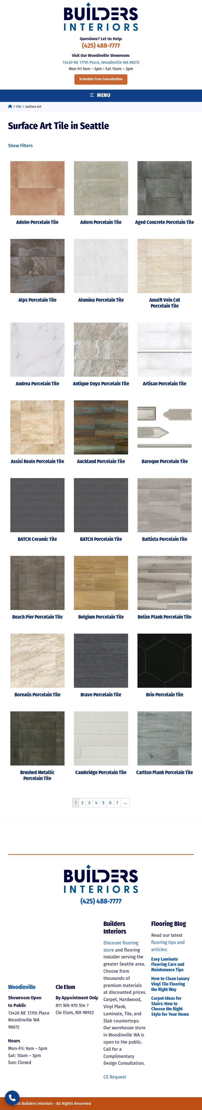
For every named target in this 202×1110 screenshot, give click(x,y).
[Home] (10, 107)
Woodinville (21, 987)
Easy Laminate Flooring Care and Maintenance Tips (167, 964)
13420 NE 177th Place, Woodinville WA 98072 (101, 62)
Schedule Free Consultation (100, 79)
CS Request (114, 1077)
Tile (18, 107)
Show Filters (20, 145)
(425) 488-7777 (101, 46)
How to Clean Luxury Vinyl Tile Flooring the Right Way (170, 984)
